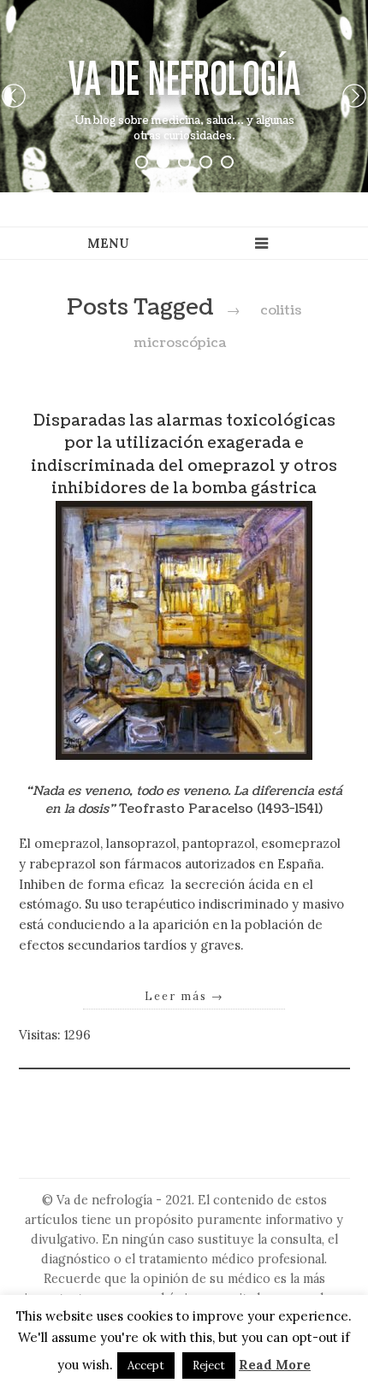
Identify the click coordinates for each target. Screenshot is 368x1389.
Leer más (184, 996)
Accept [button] (146, 1365)
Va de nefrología (184, 78)
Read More (275, 1365)
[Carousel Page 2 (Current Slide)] (163, 162)
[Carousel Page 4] (205, 162)
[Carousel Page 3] (184, 162)
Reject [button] (209, 1365)
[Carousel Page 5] (227, 162)
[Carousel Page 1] (141, 162)
